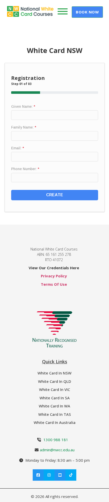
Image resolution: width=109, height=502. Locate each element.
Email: (17, 148)
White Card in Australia (55, 422)
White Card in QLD (54, 381)
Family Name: (23, 127)
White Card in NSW (54, 372)
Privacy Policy (54, 275)
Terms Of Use (54, 284)
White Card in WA (54, 405)
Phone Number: (25, 169)
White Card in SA (55, 397)
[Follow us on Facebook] (38, 475)
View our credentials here (54, 267)
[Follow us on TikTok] (70, 475)
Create (54, 195)
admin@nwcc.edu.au (57, 449)
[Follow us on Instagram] (49, 475)
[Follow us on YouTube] (60, 475)
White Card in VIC (54, 389)
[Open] (63, 11)
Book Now (87, 11)
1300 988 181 (55, 439)
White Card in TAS (54, 414)
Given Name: (23, 106)
